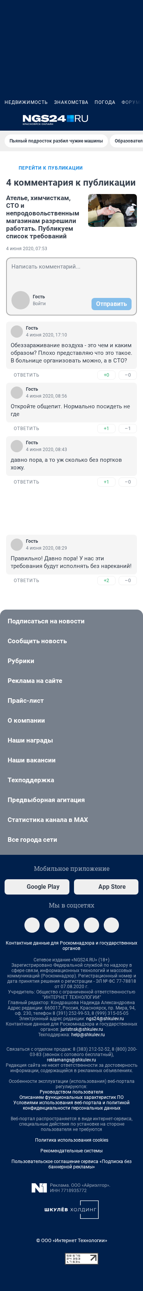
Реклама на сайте (35, 680)
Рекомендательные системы (71, 1150)
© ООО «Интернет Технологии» (71, 1240)
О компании (26, 720)
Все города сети (32, 839)
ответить (27, 375)
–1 (128, 428)
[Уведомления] (115, 120)
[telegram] (32, 925)
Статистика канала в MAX (48, 819)
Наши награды (30, 740)
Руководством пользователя (71, 1092)
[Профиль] (134, 120)
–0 (128, 375)
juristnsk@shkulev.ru (82, 1029)
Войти (39, 303)
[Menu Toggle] (9, 120)
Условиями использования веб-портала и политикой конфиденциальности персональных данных (71, 1105)
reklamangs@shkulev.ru (71, 1060)
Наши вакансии (32, 760)
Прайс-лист (26, 700)
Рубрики (21, 661)
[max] (91, 925)
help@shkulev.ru (88, 1034)
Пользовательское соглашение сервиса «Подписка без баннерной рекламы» (71, 1164)
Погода (105, 102)
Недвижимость (26, 102)
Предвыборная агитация (46, 800)
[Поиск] (97, 120)
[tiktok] (111, 925)
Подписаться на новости (46, 621)
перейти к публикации (51, 168)
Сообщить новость (37, 641)
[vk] (51, 925)
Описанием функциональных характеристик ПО (71, 1097)
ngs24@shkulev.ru (105, 1018)
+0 (106, 375)
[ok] (71, 925)
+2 (106, 580)
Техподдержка (31, 780)
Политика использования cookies (71, 1140)
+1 (106, 428)
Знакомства (71, 102)
